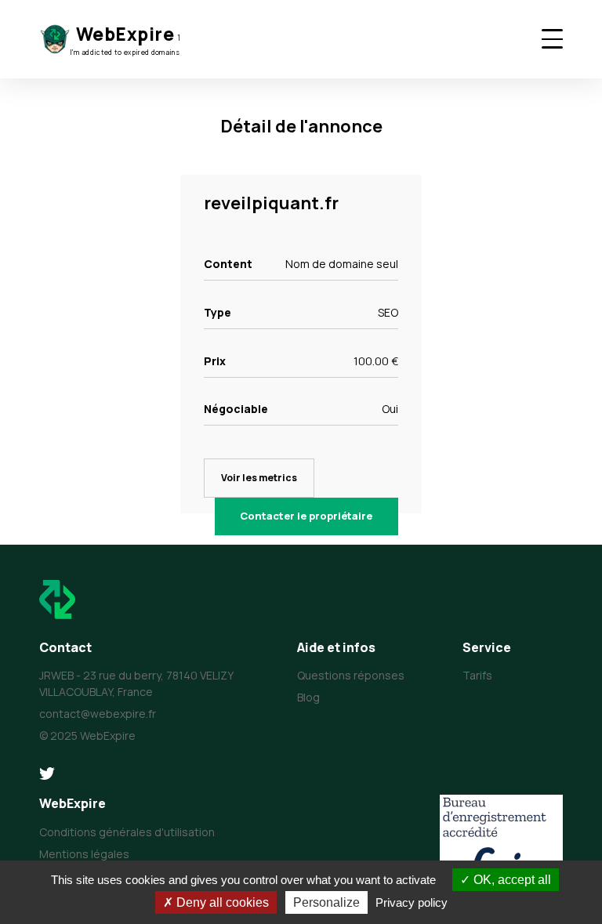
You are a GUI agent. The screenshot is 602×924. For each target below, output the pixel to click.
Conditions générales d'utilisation (127, 831)
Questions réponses (350, 675)
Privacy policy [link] (411, 902)
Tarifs (477, 675)
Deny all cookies (221, 902)
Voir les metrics (259, 477)
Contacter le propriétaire (306, 516)
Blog (308, 697)
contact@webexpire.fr (97, 713)
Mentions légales (84, 853)
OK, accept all (510, 879)
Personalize (326, 902)
